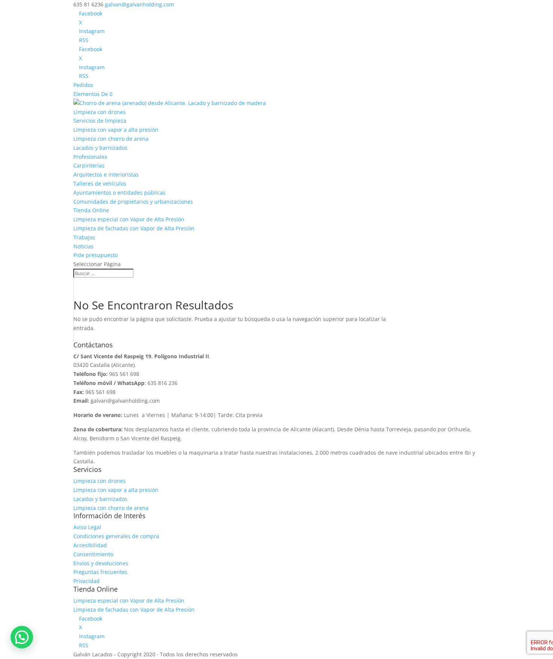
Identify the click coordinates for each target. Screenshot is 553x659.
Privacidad (86, 580)
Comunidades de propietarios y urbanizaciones (133, 201)
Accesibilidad (90, 545)
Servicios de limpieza (99, 120)
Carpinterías (89, 165)
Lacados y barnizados (100, 147)
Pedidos (83, 84)
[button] (22, 637)
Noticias (83, 246)
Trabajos (84, 237)
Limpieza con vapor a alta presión (115, 129)
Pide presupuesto (95, 255)
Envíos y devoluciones (100, 563)
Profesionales (90, 156)
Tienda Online (91, 210)
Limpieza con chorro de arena (111, 138)
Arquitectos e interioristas (106, 174)
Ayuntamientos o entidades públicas (119, 192)
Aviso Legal (87, 527)
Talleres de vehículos (99, 183)
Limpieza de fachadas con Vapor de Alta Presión (133, 228)
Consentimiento (93, 554)
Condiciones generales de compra (116, 536)
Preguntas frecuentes (100, 571)
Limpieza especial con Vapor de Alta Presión (128, 219)
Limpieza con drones (99, 112)
